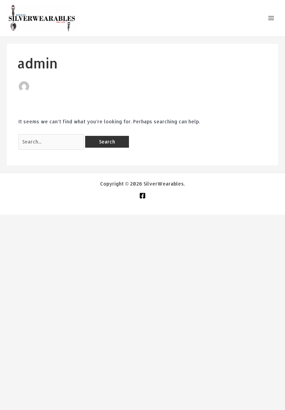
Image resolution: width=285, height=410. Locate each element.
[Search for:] (52, 142)
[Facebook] (142, 195)
